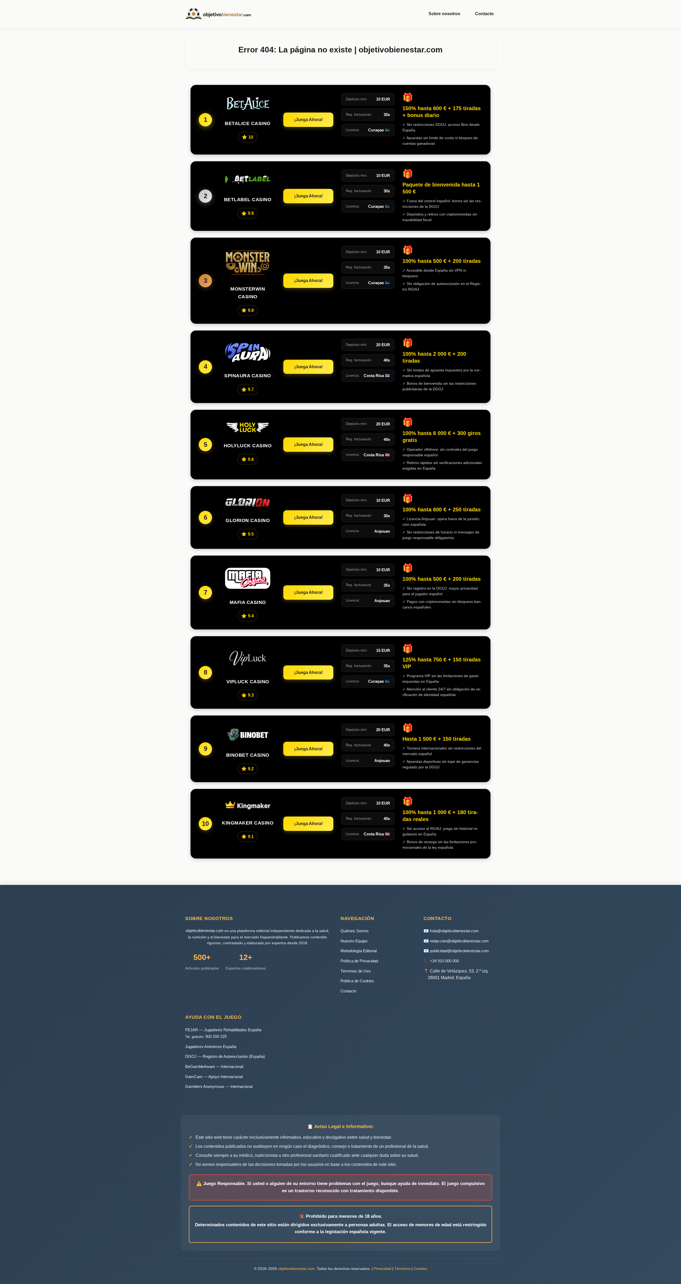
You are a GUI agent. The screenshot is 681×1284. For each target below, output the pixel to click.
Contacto (484, 13)
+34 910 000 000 (444, 961)
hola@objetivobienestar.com (454, 931)
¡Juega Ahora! (308, 119)
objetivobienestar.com (204, 930)
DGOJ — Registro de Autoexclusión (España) (225, 1056)
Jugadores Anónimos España (210, 1046)
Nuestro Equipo (353, 941)
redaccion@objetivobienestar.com (459, 941)
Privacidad (382, 1268)
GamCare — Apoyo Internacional (214, 1076)
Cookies (420, 1268)
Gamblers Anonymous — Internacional (218, 1086)
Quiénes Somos (354, 931)
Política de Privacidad (359, 961)
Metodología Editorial (358, 950)
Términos (402, 1268)
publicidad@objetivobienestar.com (459, 950)
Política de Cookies (357, 981)
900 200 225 (216, 1036)
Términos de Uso (355, 971)
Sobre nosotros (444, 13)
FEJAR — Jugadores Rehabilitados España (223, 1030)
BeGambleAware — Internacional (214, 1066)
